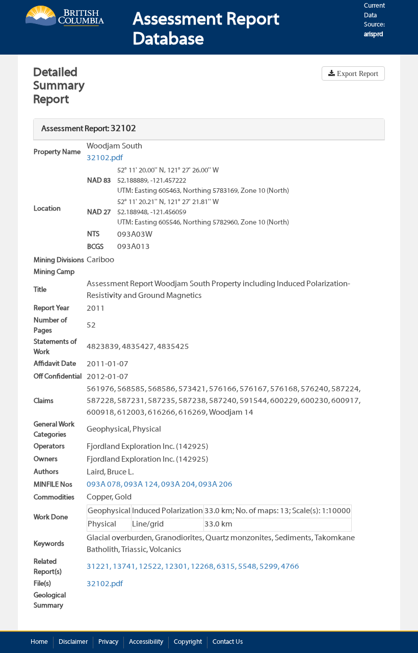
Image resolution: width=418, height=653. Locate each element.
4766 (290, 567)
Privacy (108, 642)
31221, (99, 567)
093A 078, (104, 485)
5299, (269, 567)
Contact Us (228, 642)
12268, (203, 567)
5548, (248, 567)
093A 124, (142, 485)
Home (39, 642)
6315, (227, 567)
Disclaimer (73, 642)
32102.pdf (105, 158)
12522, (151, 567)
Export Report (356, 73)
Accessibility (146, 642)
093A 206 (215, 485)
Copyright (188, 642)
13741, (125, 567)
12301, (177, 567)
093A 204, (179, 485)
